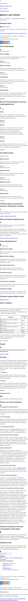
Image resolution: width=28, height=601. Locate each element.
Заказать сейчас (4, 354)
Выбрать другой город (6, 6)
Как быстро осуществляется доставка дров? (9, 434)
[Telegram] (8, 42)
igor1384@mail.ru (7, 568)
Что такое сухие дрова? (5, 416)
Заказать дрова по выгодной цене (9, 238)
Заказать (2, 61)
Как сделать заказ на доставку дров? (8, 465)
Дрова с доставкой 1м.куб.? (6, 447)
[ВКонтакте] (1, 42)
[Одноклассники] (5, 42)
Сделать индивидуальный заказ (8, 216)
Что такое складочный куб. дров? (7, 426)
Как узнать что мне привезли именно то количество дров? (12, 488)
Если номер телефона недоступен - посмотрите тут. (13, 33)
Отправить (3, 556)
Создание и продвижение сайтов (8, 598)
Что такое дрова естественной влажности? (9, 406)
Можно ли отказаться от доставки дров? (9, 475)
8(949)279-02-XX (4, 11)
